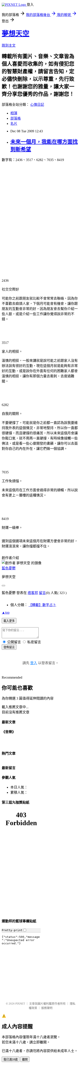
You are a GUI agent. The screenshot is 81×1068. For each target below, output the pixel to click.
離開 (25, 1059)
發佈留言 (9, 647)
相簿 (13, 113)
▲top (6, 612)
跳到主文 (9, 45)
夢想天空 (15, 33)
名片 (13, 123)
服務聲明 (46, 1008)
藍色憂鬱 (9, 568)
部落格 (15, 118)
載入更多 (9, 620)
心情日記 (37, 104)
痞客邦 (33, 593)
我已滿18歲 (10, 1059)
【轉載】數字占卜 (42, 605)
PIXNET (20, 1003)
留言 (42, 593)
